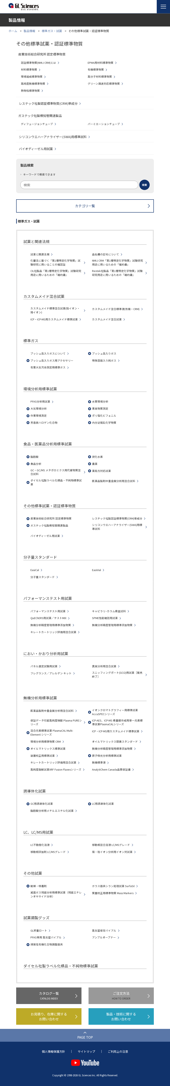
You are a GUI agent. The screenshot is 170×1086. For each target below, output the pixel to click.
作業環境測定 (38, 415)
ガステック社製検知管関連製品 (49, 525)
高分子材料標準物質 (100, 76)
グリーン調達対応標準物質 (104, 83)
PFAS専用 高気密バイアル (46, 937)
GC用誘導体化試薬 (41, 804)
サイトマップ (86, 1051)
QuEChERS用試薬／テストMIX (48, 618)
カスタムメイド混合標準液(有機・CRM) (116, 309)
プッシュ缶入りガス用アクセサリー (51, 360)
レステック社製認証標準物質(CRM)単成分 (48, 103)
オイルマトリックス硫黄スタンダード (115, 741)
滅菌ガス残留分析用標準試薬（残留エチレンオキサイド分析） (56, 894)
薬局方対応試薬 (101, 471)
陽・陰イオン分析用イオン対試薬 (112, 852)
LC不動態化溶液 (40, 845)
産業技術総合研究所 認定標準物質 (51, 518)
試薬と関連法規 (39, 254)
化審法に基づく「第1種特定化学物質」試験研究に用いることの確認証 (55, 262)
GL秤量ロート (38, 930)
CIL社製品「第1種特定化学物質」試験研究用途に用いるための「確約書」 (55, 273)
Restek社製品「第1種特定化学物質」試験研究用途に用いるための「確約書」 (117, 273)
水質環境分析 (100, 401)
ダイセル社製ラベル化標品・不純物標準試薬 (56, 482)
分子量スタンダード (42, 577)
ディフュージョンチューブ (37, 124)
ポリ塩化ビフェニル (104, 415)
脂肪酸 (34, 457)
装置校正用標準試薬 (42, 756)
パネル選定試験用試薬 (43, 666)
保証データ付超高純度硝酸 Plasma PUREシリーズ (56, 722)
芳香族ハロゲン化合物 (43, 423)
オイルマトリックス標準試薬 (48, 748)
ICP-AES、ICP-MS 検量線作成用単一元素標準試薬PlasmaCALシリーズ (117, 722)
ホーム (12, 31)
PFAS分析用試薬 (40, 401)
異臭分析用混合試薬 (104, 666)
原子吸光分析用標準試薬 (107, 756)
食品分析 (35, 464)
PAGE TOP (85, 1037)
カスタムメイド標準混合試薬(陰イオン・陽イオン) (55, 310)
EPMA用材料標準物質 (100, 63)
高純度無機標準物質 (33, 83)
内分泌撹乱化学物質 (104, 423)
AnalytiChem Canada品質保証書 (111, 769)
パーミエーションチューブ (104, 124)
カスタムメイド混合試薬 (107, 319)
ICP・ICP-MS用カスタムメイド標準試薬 (54, 319)
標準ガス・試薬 (52, 31)
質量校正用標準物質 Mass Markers (113, 893)
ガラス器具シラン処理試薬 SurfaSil (113, 886)
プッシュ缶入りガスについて (48, 353)
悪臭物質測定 (100, 408)
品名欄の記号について (105, 254)
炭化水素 (97, 457)
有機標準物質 (96, 69)
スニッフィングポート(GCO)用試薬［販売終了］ (117, 674)
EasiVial (96, 570)
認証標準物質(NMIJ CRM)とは (38, 63)
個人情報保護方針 (53, 1051)
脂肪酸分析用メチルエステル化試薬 (52, 811)
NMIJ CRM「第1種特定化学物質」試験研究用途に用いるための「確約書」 (117, 262)
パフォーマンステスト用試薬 (48, 611)
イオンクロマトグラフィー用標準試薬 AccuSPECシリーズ (115, 712)
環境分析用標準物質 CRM (45, 741)
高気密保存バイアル (104, 930)
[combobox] (85, 185)
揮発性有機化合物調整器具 (46, 944)
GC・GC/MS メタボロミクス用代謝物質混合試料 (55, 472)
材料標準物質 (29, 69)
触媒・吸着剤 (38, 886)
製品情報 (29, 31)
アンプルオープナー (104, 937)
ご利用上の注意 (118, 1051)
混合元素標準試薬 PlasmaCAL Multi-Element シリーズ (51, 732)
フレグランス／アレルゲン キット (51, 673)
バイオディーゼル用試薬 (36, 149)
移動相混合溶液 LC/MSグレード (111, 845)
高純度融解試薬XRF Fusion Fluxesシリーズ (55, 769)
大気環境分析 (38, 408)
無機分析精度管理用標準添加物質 (50, 625)
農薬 (94, 464)
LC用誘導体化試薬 (103, 804)
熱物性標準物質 (30, 91)
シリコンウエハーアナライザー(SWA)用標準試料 (53, 137)
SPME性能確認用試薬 (105, 618)
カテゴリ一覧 (85, 205)
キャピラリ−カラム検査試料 (109, 611)
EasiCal (34, 570)
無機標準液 (99, 762)
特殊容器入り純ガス (104, 360)
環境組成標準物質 (31, 76)
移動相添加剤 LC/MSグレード (48, 852)
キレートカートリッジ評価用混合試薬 (53, 632)
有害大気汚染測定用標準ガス (48, 367)
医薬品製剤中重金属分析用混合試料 (113, 481)
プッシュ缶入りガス (104, 353)
